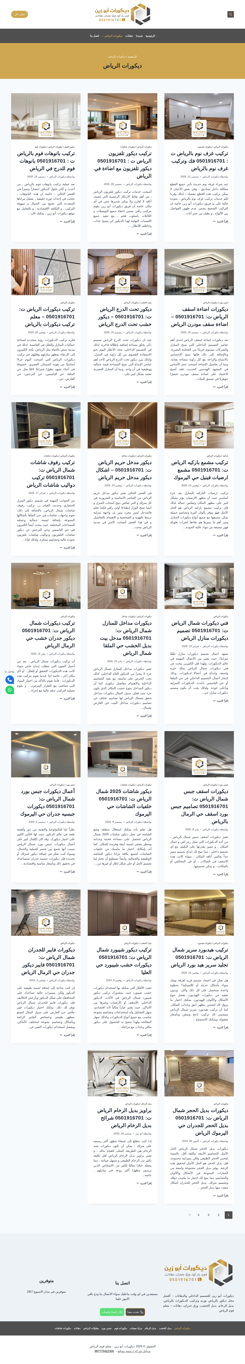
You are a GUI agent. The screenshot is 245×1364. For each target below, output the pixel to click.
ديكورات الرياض (221, 147)
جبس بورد (223, 302)
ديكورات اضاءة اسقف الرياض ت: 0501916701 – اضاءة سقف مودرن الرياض (199, 316)
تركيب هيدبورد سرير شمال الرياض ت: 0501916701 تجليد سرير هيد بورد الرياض (199, 957)
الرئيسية (150, 35)
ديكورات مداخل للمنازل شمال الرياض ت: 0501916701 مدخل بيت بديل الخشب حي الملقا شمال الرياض (126, 638)
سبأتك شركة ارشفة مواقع (134, 1351)
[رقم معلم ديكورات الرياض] (9, 679)
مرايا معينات (136, 1328)
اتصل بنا (94, 35)
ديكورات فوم (40, 147)
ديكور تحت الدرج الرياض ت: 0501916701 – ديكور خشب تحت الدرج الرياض (125, 316)
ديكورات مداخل (128, 456)
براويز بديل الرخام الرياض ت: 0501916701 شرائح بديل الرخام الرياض (124, 1118)
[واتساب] (9, 690)
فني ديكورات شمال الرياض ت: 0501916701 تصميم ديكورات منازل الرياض (199, 630)
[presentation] (199, 116)
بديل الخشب (146, 302)
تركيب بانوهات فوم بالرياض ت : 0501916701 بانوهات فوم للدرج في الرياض (46, 161)
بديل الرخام (146, 1103)
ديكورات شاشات (127, 147)
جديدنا (139, 35)
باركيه (225, 456)
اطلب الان (19, 14)
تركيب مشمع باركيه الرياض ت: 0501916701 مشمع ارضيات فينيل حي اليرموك (199, 470)
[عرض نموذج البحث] (230, 14)
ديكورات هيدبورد (204, 147)
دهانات (129, 35)
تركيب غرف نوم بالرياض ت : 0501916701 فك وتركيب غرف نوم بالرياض (199, 161)
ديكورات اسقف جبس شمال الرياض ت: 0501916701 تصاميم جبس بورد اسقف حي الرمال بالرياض (199, 806)
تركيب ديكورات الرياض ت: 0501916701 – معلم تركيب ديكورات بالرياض (47, 316)
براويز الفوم (69, 147)
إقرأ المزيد (220, 221)
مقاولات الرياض (91, 1328)
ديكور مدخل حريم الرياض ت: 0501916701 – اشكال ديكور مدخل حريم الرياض (124, 470)
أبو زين (139, 1133)
